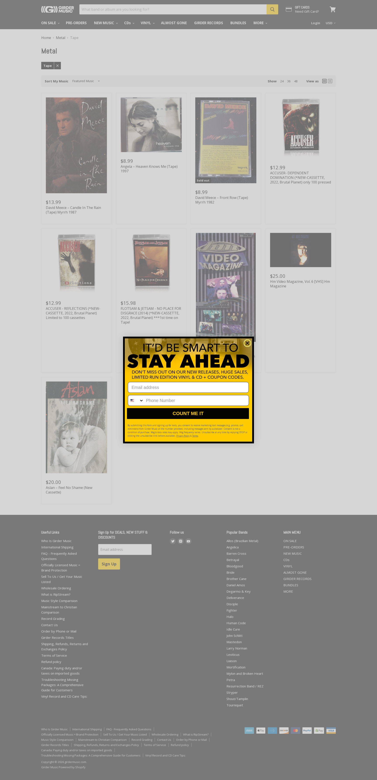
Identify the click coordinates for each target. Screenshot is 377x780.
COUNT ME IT (188, 413)
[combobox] (136, 400)
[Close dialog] (247, 343)
